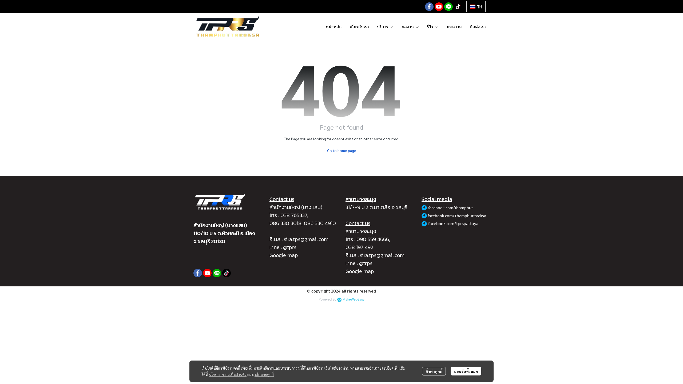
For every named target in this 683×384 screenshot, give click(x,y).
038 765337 (293, 215)
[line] (448, 6)
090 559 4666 (372, 239)
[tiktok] (458, 6)
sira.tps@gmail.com (306, 239)
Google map (283, 255)
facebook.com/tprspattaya (453, 223)
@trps (365, 263)
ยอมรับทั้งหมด (466, 371)
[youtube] (439, 6)
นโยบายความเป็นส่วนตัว (228, 374)
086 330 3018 (285, 223)
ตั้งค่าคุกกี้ (434, 371)
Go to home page (341, 150)
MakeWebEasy (353, 299)
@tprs (289, 247)
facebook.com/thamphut (450, 208)
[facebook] (429, 6)
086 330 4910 (320, 223)
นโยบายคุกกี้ (264, 374)
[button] (476, 6)
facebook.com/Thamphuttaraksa (457, 216)
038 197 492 (359, 247)
